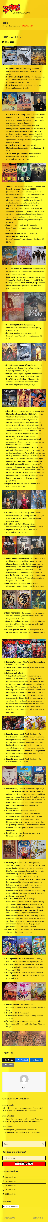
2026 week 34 (8, 1105)
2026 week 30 (10, 1194)
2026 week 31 (10, 1190)
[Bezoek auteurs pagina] (24, 1079)
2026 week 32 (8, 1126)
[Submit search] (43, 1144)
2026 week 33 (8, 1116)
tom (24, 1087)
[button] (44, 9)
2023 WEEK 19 (8, 1218)
